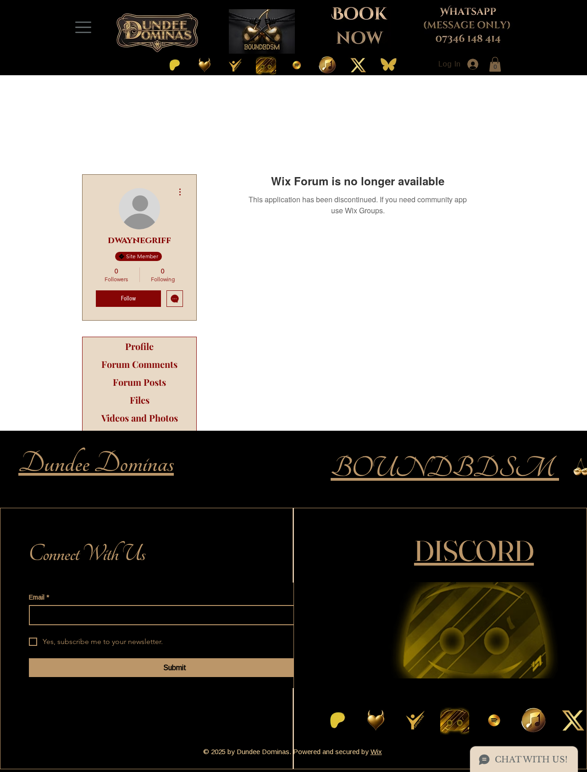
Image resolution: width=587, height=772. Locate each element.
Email (39, 597)
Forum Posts (139, 382)
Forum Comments (139, 364)
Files (140, 400)
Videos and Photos (139, 417)
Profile (139, 346)
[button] (495, 64)
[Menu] (83, 27)
